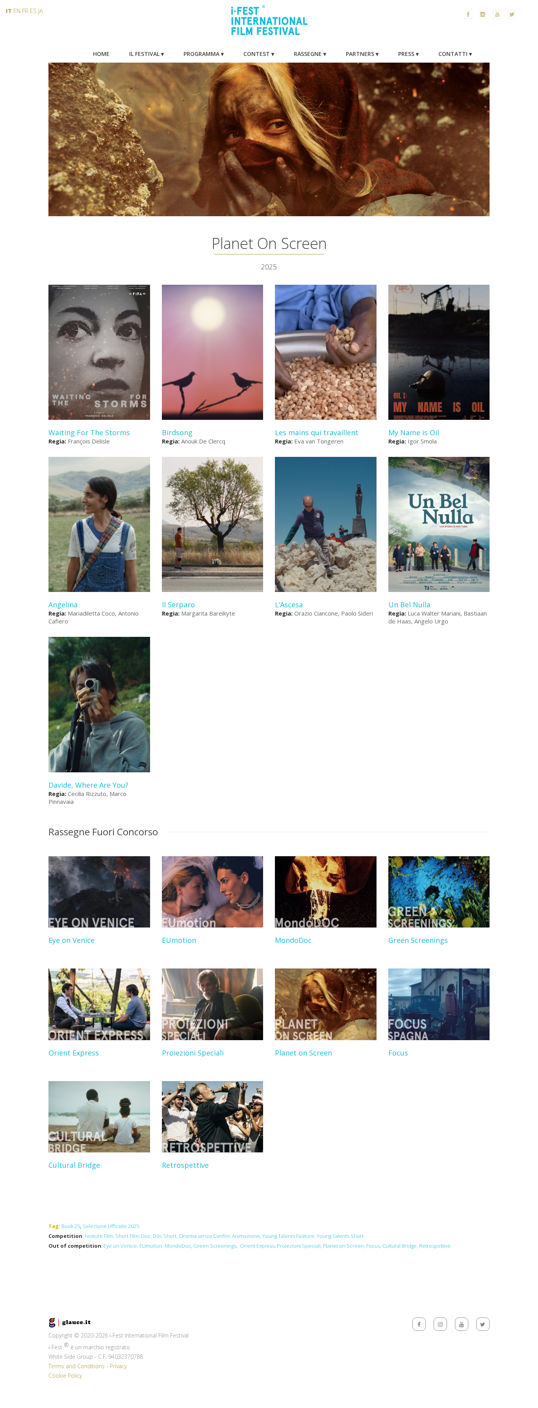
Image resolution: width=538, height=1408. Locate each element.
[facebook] (419, 1324)
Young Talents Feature (288, 1235)
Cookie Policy (65, 1375)
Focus (373, 1245)
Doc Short (164, 1235)
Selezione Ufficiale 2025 (111, 1226)
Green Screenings (214, 1245)
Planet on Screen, (344, 1245)
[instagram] (440, 1324)
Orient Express (257, 1245)
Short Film (127, 1235)
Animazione (246, 1235)
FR (25, 11)
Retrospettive (435, 1245)
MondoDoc (178, 1245)
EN (16, 11)
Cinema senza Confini (204, 1235)
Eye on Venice (120, 1245)
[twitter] (483, 1324)
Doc (145, 1235)
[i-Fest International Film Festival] (269, 39)
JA (40, 11)
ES (33, 11)
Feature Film (99, 1235)
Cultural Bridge (399, 1245)
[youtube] (461, 1324)
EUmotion (150, 1245)
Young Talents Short (340, 1235)
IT (9, 11)
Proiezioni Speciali (299, 1245)
